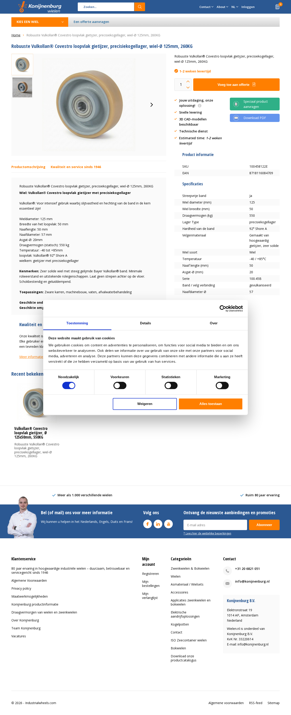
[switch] (119, 385)
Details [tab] (145, 323)
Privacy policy (21, 588)
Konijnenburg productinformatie (34, 604)
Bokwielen (178, 648)
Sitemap (274, 703)
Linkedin (158, 524)
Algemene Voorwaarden (29, 580)
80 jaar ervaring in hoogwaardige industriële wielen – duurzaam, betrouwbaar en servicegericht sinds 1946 (70, 570)
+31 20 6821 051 (247, 569)
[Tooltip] (199, 106)
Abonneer (264, 525)
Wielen (176, 576)
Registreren (150, 573)
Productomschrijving (28, 167)
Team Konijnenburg (25, 628)
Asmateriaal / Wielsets (187, 584)
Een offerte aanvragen (91, 22)
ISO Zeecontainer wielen (189, 640)
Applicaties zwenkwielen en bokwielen (191, 602)
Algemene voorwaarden (226, 703)
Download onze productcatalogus (183, 658)
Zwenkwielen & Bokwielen (190, 568)
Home (15, 35)
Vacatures (18, 636)
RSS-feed (255, 703)
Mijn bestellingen (151, 583)
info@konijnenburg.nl (252, 581)
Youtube (168, 524)
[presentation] (151, 104)
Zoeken (139, 6)
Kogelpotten (180, 624)
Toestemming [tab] (77, 323)
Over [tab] (214, 323)
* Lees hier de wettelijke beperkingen (207, 533)
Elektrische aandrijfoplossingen (185, 614)
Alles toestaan (210, 404)
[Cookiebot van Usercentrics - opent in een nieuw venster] (223, 308)
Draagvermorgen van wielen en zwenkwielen (44, 612)
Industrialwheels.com (40, 703)
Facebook (147, 524)
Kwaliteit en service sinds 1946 (76, 167)
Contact (176, 632)
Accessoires (179, 592)
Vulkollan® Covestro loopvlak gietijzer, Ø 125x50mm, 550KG (31, 433)
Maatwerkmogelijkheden (29, 596)
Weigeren (144, 404)
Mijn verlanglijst (150, 595)
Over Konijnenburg (25, 620)
